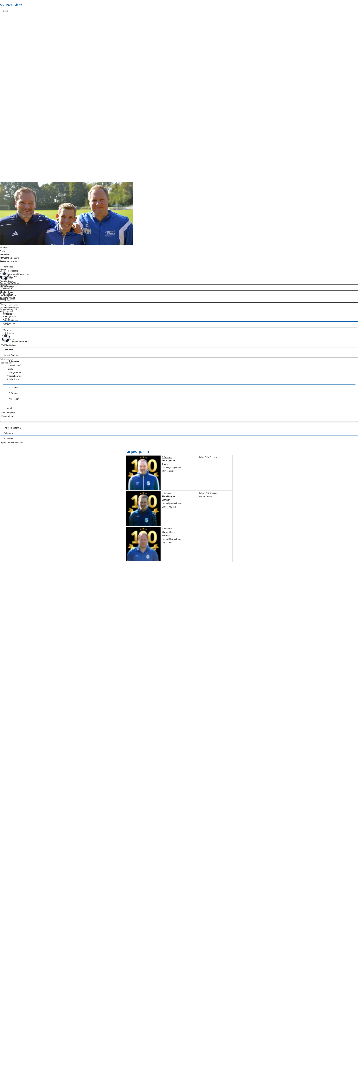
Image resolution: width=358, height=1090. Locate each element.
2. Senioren (167, 457)
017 (163, 471)
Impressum (5, 442)
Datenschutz (17, 442)
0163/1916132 (169, 507)
